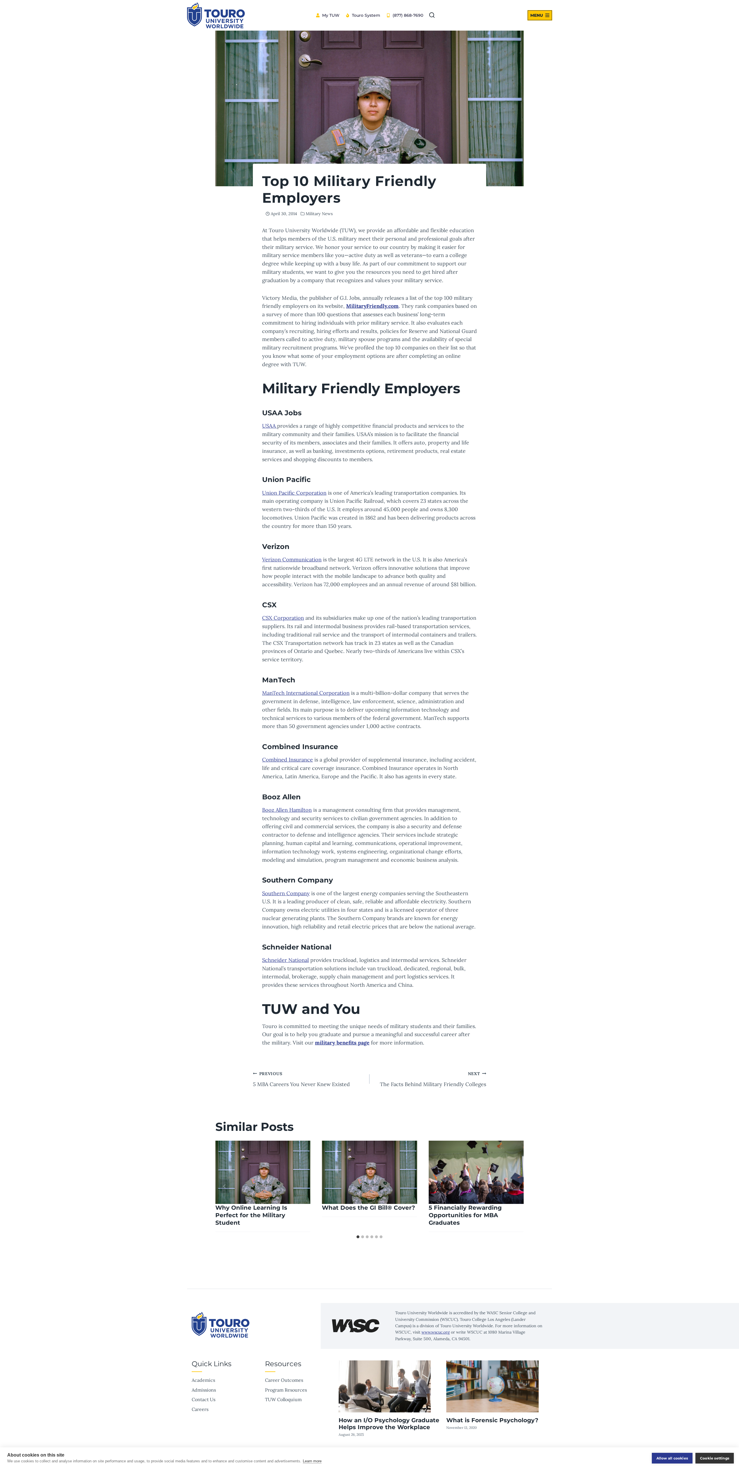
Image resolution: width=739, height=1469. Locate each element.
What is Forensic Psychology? (492, 1420)
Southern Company (297, 880)
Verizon (276, 546)
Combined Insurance (287, 759)
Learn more (312, 1461)
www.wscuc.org (435, 1332)
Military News (319, 213)
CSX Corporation (283, 618)
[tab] (358, 1236)
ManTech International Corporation (306, 693)
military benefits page (342, 1042)
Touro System (366, 15)
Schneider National (285, 960)
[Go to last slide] (224, 1186)
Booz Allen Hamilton (287, 810)
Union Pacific (286, 479)
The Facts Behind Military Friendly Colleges (433, 1079)
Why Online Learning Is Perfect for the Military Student (251, 1215)
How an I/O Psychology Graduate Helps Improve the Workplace (389, 1424)
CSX (269, 605)
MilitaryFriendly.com (372, 306)
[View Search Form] (431, 15)
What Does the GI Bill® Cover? (368, 1207)
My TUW (330, 15)
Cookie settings (714, 1458)
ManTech (278, 680)
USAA (269, 425)
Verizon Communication (292, 559)
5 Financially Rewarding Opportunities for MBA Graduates (465, 1215)
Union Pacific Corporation (294, 492)
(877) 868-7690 (408, 15)
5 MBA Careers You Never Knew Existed (301, 1079)
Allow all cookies (672, 1458)
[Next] (514, 1186)
